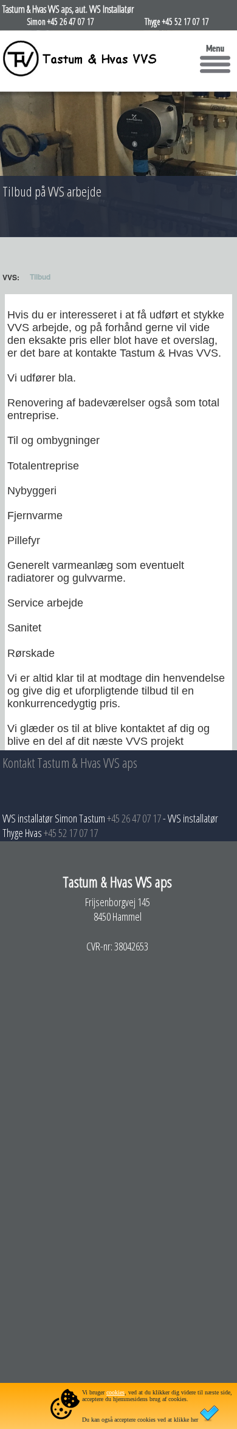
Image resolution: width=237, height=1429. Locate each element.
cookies (115, 1392)
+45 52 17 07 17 (71, 832)
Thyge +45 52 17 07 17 (177, 21)
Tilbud (40, 276)
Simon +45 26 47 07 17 (60, 21)
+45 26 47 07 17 (134, 818)
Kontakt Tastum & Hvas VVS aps (69, 762)
